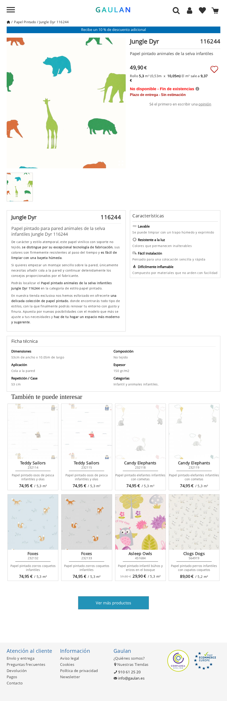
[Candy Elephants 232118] (140, 431)
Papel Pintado (25, 22)
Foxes (33, 553)
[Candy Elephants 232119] (194, 431)
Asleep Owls (140, 553)
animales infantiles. (143, 384)
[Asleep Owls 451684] (140, 522)
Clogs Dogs (194, 553)
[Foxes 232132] (33, 522)
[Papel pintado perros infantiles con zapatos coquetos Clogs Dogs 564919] (194, 522)
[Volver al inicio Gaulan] (8, 22)
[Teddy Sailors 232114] (33, 431)
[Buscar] (176, 10)
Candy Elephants (140, 462)
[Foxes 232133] (86, 522)
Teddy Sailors (33, 462)
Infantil (120, 384)
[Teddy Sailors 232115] (86, 431)
